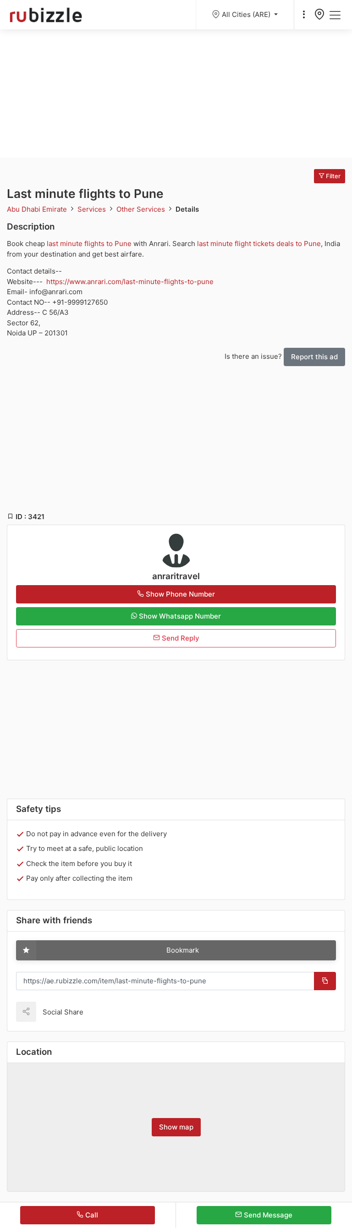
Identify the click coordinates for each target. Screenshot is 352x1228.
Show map (176, 1127)
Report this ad (314, 356)
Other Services (141, 209)
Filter (332, 176)
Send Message (267, 1215)
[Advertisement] (176, 93)
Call (90, 1215)
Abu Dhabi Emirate (38, 209)
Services (92, 209)
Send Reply (179, 638)
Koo (106, 1011)
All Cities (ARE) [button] (247, 14)
